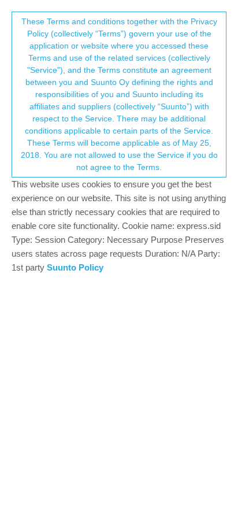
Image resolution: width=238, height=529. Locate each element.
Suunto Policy (75, 267)
